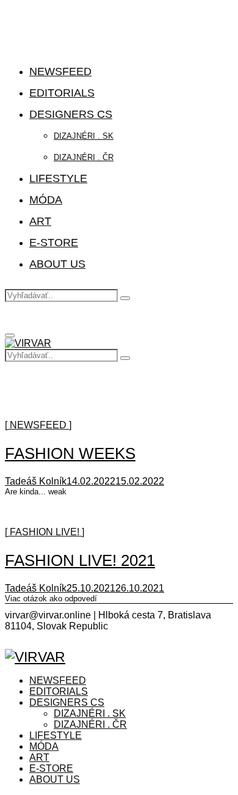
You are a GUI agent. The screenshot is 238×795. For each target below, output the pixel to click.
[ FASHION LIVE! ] (44, 532)
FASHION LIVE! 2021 (80, 560)
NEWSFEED (60, 71)
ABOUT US (57, 264)
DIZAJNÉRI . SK (84, 136)
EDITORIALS (62, 93)
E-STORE (53, 242)
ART (40, 221)
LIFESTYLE (58, 178)
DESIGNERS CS (70, 114)
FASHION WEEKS (70, 453)
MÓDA (45, 200)
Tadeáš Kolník (36, 481)
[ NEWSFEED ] (38, 425)
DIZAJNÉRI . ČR (84, 157)
